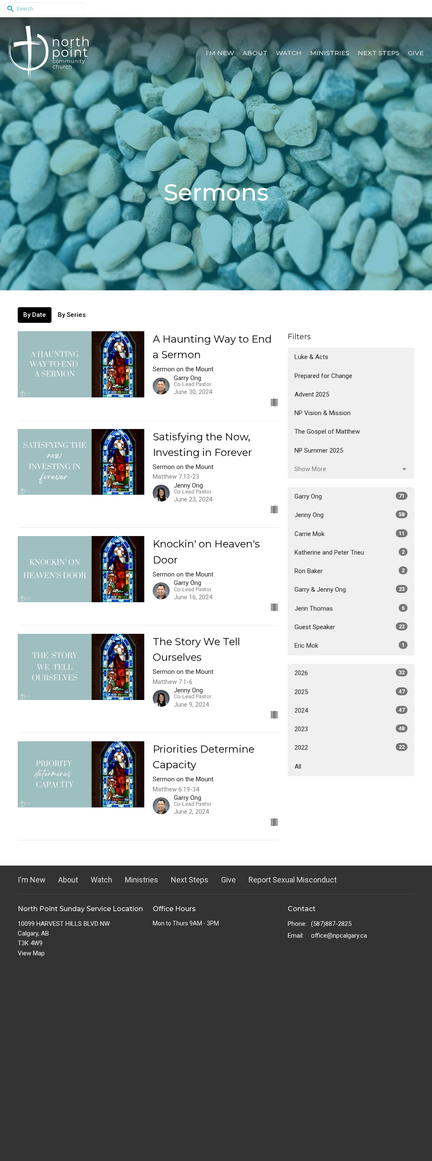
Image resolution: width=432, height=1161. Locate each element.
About (255, 53)
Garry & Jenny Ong (349, 589)
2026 (349, 673)
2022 (349, 747)
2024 (349, 710)
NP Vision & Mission (322, 413)
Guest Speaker (349, 627)
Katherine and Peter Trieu (349, 552)
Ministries (329, 53)
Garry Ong (349, 496)
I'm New (220, 53)
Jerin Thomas (349, 608)
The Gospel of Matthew (327, 431)
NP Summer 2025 (318, 450)
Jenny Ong (349, 515)
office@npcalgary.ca (339, 935)
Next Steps (379, 53)
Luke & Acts (311, 357)
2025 (349, 692)
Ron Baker (349, 571)
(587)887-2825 (331, 924)
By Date (34, 315)
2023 (349, 729)
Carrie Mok (349, 534)
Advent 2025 (311, 394)
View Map (31, 953)
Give (416, 53)
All (297, 766)
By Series (72, 315)
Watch (289, 53)
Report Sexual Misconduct (292, 879)
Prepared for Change (323, 376)
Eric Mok (349, 645)
